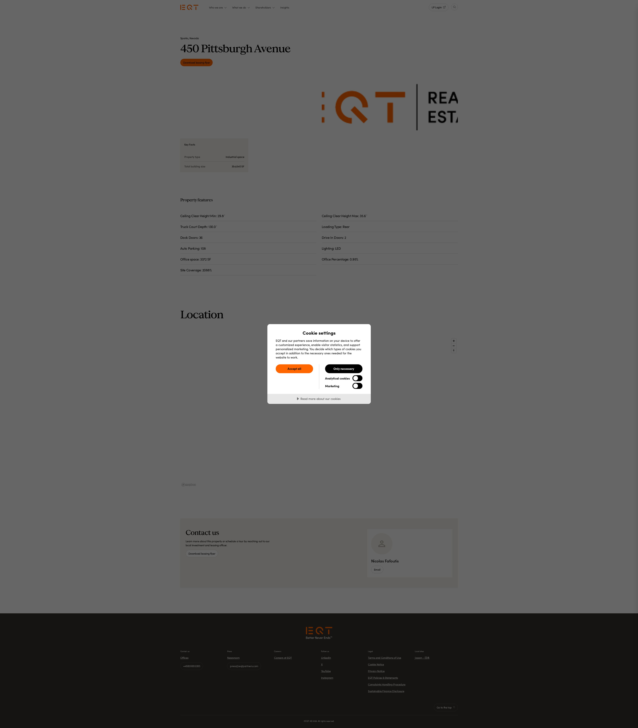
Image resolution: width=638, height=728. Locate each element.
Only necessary (343, 369)
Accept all (294, 369)
